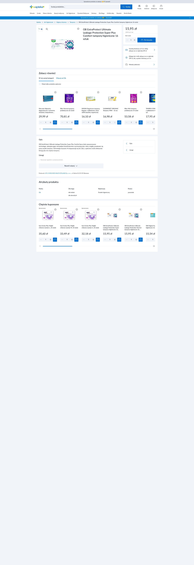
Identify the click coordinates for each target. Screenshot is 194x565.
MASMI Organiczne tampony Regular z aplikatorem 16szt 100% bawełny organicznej (91, 110)
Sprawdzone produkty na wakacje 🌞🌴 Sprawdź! (97, 1)
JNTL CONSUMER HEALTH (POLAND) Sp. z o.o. (58, 173)
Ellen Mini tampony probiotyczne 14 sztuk (131, 109)
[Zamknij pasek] (190, 18)
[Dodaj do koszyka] (55, 122)
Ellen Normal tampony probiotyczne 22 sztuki (67, 109)
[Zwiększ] (135, 40)
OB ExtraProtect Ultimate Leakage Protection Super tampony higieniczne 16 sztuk (111, 227)
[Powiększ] (46, 29)
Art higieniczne (48, 22)
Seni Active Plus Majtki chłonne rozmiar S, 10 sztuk (90, 227)
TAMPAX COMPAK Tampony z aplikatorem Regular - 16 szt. (155, 110)
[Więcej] (154, 64)
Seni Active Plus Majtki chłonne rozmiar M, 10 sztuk (69, 227)
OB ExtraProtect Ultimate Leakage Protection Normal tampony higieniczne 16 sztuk (132, 227)
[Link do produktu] (48, 107)
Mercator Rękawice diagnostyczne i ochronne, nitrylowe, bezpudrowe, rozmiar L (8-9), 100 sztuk (47, 110)
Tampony (72, 22)
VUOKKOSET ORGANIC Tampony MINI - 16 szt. (110, 109)
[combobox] (85, 6)
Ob (40, 192)
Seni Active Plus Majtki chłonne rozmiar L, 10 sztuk (47, 227)
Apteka (38, 22)
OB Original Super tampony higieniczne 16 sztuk (154, 227)
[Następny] (153, 129)
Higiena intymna (61, 22)
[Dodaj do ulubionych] (78, 28)
